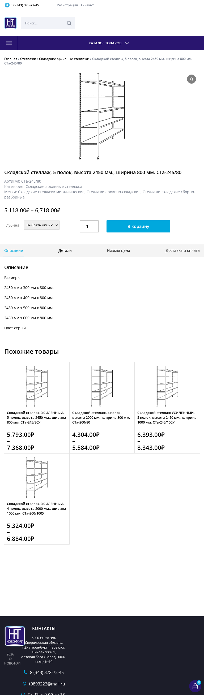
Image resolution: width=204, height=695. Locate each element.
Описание (13, 250)
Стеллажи (28, 59)
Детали (65, 250)
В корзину (138, 226)
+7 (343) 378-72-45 (25, 5)
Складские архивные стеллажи (64, 59)
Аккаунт (87, 5)
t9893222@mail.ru (47, 684)
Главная (10, 59)
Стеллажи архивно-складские (114, 191)
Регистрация (67, 5)
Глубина (12, 225)
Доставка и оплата (183, 250)
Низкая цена (118, 250)
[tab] (13, 250)
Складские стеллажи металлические (51, 191)
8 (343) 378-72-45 (47, 672)
